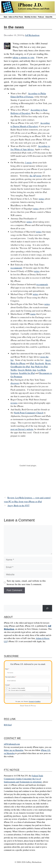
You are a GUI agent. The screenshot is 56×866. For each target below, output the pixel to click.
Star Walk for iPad (39, 366)
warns (33, 313)
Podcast (41, 17)
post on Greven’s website (22, 429)
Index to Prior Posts (16, 17)
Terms (27, 705)
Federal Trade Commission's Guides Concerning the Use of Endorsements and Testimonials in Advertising (23, 778)
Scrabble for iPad (27, 373)
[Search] (47, 608)
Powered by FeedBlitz (35, 701)
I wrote (28, 162)
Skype (48, 363)
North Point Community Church (28, 412)
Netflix (14, 369)
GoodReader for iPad (20, 366)
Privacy (33, 705)
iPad (32, 363)
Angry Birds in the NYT (18, 505)
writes (41, 198)
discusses (15, 383)
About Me (48, 17)
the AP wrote (35, 175)
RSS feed (8, 724)
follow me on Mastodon (13, 750)
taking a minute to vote (23, 57)
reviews (14, 402)
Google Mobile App (27, 369)
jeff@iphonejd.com (12, 744)
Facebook (39, 363)
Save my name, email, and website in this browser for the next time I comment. (26, 582)
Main (5, 17)
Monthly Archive (30, 17)
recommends (16, 267)
